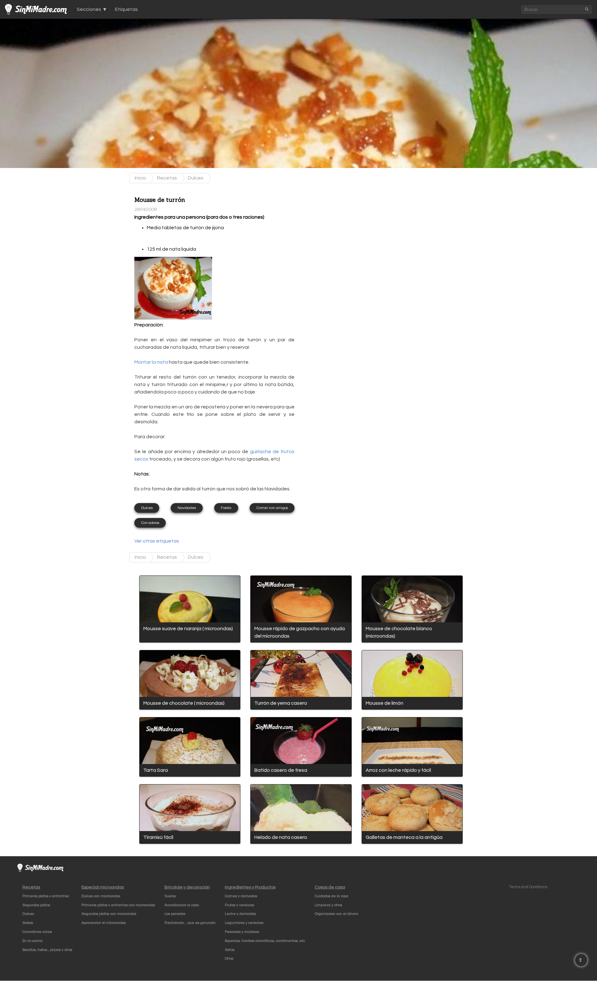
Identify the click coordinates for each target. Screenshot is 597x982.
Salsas (27, 923)
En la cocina (32, 941)
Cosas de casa (330, 887)
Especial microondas (102, 887)
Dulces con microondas (100, 896)
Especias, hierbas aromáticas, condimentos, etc (265, 941)
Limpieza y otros (328, 905)
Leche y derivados (240, 914)
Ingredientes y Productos (250, 887)
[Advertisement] (349, 230)
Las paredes (174, 914)
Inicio (140, 177)
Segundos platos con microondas (108, 914)
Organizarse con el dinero (336, 914)
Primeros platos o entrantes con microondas (118, 905)
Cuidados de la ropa (331, 896)
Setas (229, 950)
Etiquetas (126, 9)
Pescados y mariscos (242, 932)
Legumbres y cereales (244, 923)
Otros (229, 959)
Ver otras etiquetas (156, 541)
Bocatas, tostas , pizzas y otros (47, 950)
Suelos (170, 896)
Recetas (167, 177)
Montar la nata (151, 362)
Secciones (89, 9)
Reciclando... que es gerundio (189, 923)
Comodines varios (37, 932)
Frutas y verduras (239, 905)
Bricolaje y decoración (187, 887)
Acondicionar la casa (181, 905)
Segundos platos (36, 905)
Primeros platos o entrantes (45, 896)
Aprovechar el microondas (103, 923)
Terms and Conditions (528, 887)
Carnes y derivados (241, 896)
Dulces (195, 177)
